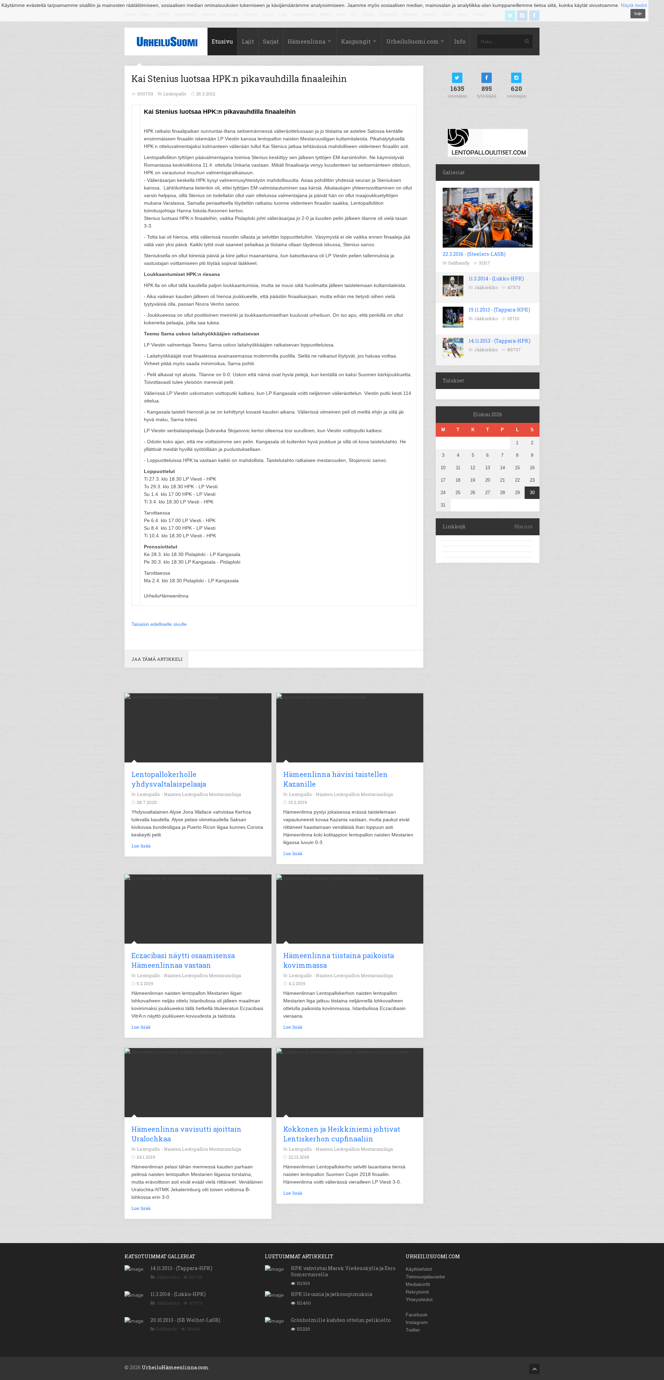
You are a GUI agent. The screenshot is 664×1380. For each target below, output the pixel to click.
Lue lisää (140, 846)
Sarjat (271, 41)
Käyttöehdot (419, 1269)
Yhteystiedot (419, 1299)
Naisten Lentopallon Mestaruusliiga (202, 794)
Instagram (417, 1322)
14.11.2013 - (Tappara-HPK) (500, 340)
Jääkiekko (486, 287)
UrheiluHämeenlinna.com (175, 1367)
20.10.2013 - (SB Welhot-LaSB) (185, 1320)
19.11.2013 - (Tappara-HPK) (499, 309)
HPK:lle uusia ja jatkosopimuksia (331, 1294)
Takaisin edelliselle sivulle (159, 624)
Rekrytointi (417, 1292)
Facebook (416, 1314)
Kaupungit (356, 41)
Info (459, 41)
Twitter (413, 1330)
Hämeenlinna (306, 41)
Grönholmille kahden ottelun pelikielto (341, 1320)
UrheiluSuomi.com (412, 41)
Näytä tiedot (634, 5)
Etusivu (222, 41)
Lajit (248, 41)
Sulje (638, 13)
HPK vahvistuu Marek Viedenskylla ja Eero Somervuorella (343, 1271)
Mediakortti (418, 1284)
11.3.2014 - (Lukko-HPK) (496, 278)
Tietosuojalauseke (425, 1276)
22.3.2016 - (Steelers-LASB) (474, 254)
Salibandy (459, 263)
